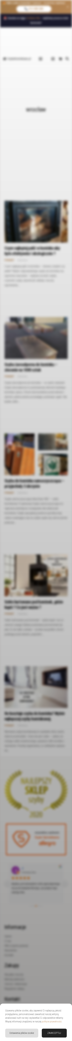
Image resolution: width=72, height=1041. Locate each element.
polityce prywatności (52, 1021)
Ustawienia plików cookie (21, 1033)
